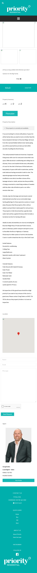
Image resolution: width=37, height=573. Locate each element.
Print (17, 79)
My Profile (18, 480)
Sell (17, 520)
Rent (17, 523)
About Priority (17, 534)
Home (17, 514)
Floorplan (10, 113)
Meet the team (17, 537)
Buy (17, 517)
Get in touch (18, 503)
